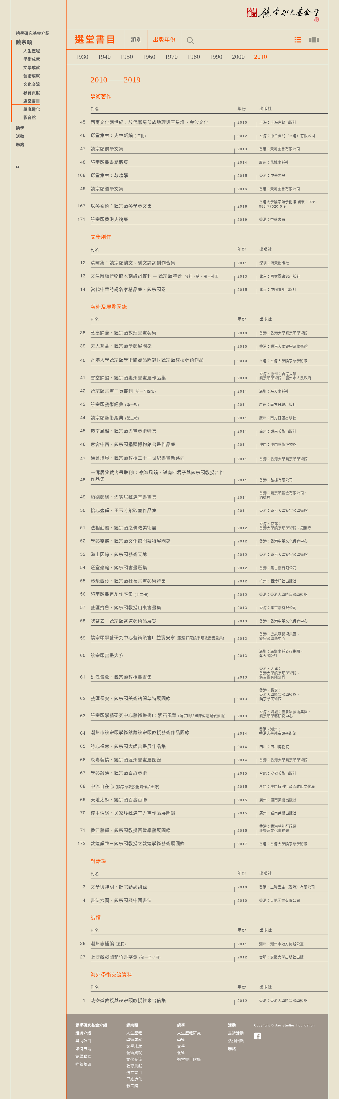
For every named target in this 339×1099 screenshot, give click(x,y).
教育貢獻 (134, 1065)
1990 (215, 56)
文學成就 (134, 1046)
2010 (260, 56)
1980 (193, 56)
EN (18, 167)
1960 (148, 56)
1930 (81, 56)
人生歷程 (134, 1032)
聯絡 (20, 145)
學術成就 (134, 1039)
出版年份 (164, 40)
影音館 (29, 117)
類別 (136, 40)
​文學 (181, 1046)
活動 (20, 136)
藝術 (181, 1052)
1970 (171, 56)
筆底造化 (31, 109)
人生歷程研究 (189, 1032)
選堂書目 (31, 101)
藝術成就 (134, 1052)
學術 (181, 1039)
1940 (104, 56)
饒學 (20, 128)
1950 (126, 56)
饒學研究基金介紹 (33, 33)
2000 (238, 56)
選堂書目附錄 (189, 1059)
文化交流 (134, 1059)
